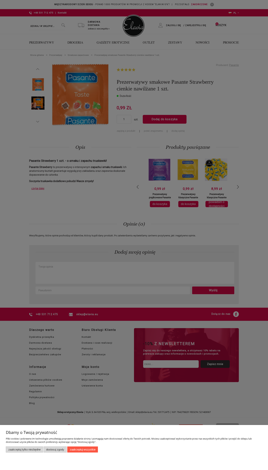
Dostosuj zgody (55, 449)
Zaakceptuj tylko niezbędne (24, 449)
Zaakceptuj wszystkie (83, 449)
